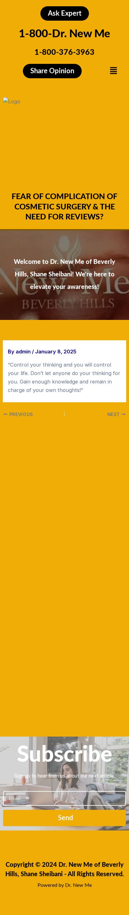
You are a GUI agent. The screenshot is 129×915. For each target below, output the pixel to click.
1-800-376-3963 (64, 52)
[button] (113, 71)
